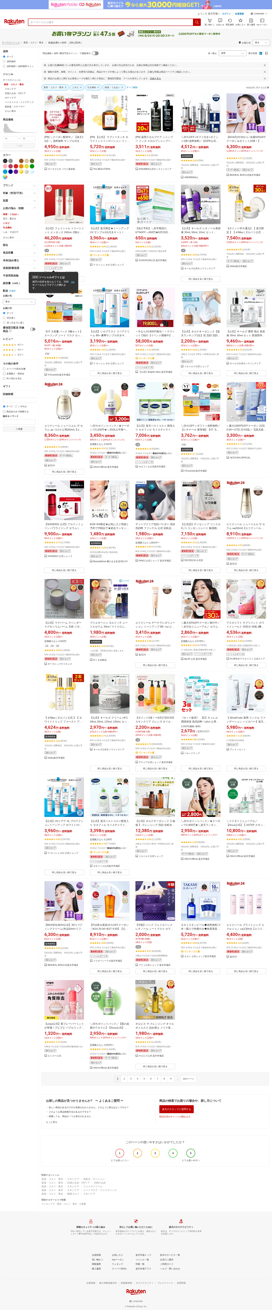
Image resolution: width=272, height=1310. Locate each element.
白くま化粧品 (100, 660)
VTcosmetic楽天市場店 (59, 375)
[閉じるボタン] (264, 65)
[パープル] (16, 171)
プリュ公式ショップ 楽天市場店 (154, 965)
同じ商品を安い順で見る (201, 279)
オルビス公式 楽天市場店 (151, 1056)
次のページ (188, 1078)
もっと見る (51, 1122)
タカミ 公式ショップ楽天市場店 (200, 956)
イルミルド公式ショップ (196, 366)
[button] (259, 14)
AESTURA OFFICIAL (240, 458)
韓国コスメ (73, 1193)
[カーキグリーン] (32, 161)
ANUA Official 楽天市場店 (105, 467)
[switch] (32, 329)
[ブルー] (5, 171)
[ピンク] (5, 166)
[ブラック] (5, 161)
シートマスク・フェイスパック (100, 1190)
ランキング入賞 (101, 255)
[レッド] (16, 166)
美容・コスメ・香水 (52, 1179)
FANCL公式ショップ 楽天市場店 (155, 561)
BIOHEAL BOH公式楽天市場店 (245, 175)
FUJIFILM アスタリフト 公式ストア (247, 659)
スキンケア (73, 1179)
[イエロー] (26, 166)
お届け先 (7, 296)
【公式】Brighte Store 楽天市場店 (155, 372)
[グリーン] (32, 166)
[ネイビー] (10, 171)
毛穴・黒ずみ (9, 218)
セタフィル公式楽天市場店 (152, 466)
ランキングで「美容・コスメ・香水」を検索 (63, 1204)
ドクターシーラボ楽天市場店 (107, 961)
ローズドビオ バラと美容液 (61, 169)
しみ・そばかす (11, 232)
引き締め (7, 227)
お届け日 (7, 308)
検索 (20, 145)
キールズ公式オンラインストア (199, 268)
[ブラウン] (21, 161)
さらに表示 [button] (10, 111)
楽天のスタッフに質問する (176, 1109)
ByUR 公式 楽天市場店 (195, 659)
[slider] (3, 132)
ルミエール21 (54, 1056)
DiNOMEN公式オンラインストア (155, 169)
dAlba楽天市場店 (238, 266)
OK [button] (73, 282)
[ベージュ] (26, 161)
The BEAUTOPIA (101, 169)
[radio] (4, 56)
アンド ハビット (238, 749)
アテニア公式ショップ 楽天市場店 (156, 762)
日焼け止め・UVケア (78, 1182)
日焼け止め (100, 1182)
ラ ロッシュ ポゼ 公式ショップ (108, 265)
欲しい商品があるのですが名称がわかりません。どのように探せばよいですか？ (89, 1107)
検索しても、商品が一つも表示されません (70, 1116)
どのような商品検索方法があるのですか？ (70, 1112)
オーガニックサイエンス (60, 664)
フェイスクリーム (93, 1186)
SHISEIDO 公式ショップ (60, 556)
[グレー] (10, 161)
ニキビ (6, 223)
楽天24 (51, 465)
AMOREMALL (191, 177)
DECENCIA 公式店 (193, 560)
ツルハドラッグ (192, 753)
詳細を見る (155, 78)
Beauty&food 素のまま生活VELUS (110, 561)
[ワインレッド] (10, 166)
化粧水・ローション (94, 1179)
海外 (13, 291)
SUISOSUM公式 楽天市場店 (153, 260)
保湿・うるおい (11, 214)
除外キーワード (11, 416)
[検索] (197, 22)
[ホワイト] (16, 161)
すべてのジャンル (11, 42)
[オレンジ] (21, 166)
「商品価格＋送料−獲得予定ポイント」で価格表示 (66, 53)
